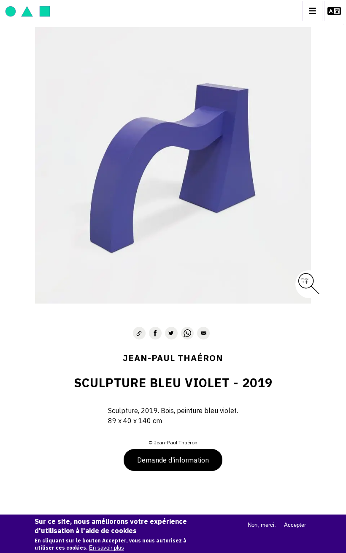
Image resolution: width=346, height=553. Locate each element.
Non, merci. (262, 525)
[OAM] (27, 11)
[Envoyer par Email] (203, 333)
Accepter (295, 525)
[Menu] (312, 11)
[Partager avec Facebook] (155, 333)
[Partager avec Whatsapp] (187, 333)
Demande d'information (173, 460)
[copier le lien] (139, 333)
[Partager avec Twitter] (171, 333)
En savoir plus (106, 548)
